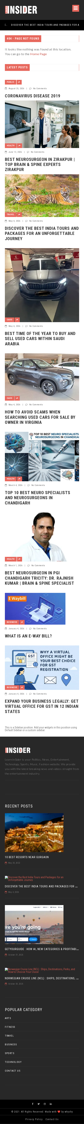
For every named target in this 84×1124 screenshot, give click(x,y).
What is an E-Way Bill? (28, 636)
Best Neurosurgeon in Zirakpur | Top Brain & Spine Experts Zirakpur (40, 164)
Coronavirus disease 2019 (32, 95)
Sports (9, 1053)
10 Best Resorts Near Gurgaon (27, 857)
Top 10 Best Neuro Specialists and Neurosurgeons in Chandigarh (37, 497)
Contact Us (12, 1070)
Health (11, 146)
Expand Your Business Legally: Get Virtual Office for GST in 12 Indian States (42, 706)
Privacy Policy (34, 1119)
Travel (10, 214)
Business (12, 622)
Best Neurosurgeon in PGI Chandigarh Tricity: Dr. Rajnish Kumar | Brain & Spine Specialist (39, 578)
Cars (9, 320)
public (10, 82)
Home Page (38, 54)
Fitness (10, 1027)
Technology (13, 1062)
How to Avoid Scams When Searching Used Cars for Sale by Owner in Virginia (40, 417)
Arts (8, 1018)
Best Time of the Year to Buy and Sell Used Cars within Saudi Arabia (40, 338)
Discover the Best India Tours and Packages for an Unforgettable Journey (40, 25)
